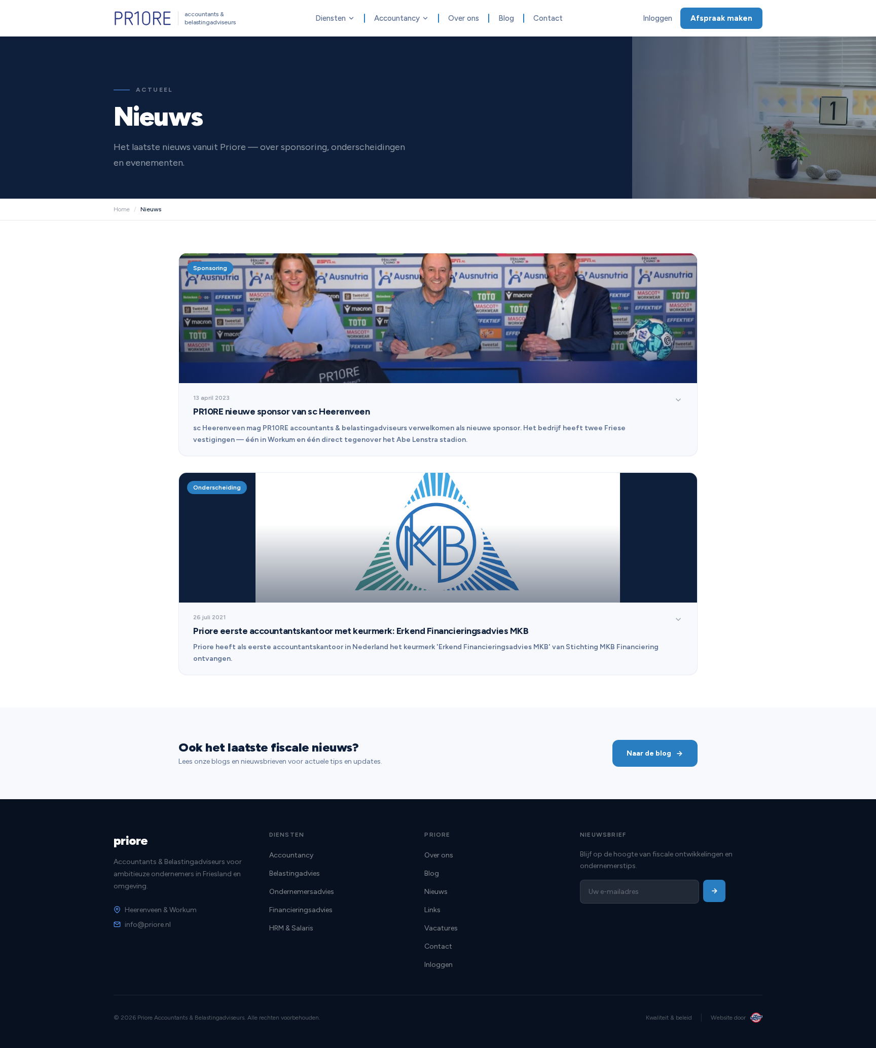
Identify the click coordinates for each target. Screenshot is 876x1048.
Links (432, 910)
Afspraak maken (721, 18)
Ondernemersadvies (301, 891)
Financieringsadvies (301, 910)
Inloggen (657, 18)
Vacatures (441, 928)
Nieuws (436, 891)
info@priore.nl (148, 924)
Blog (506, 18)
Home (122, 209)
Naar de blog (649, 753)
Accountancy (397, 18)
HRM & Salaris (291, 928)
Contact (548, 18)
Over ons (463, 18)
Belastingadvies (294, 873)
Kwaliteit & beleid (669, 1017)
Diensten (330, 18)
